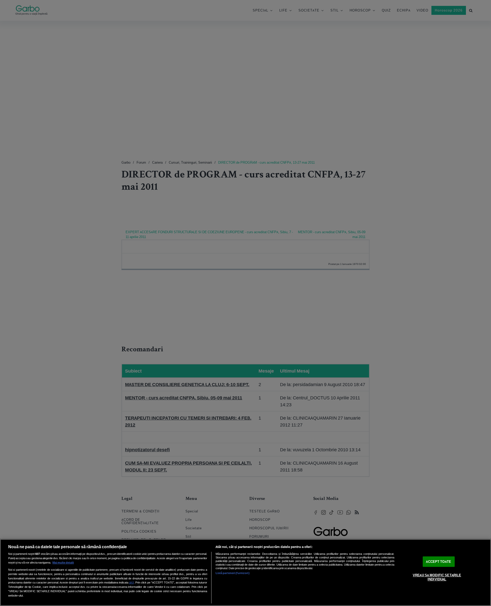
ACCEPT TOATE (438, 561)
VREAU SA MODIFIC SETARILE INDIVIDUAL (437, 577)
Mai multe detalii (63, 562)
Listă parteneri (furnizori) (233, 573)
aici (131, 582)
